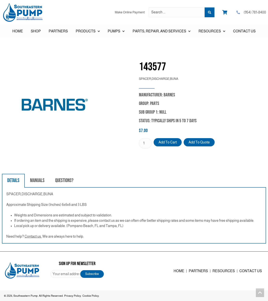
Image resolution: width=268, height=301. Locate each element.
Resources (223, 271)
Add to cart (168, 142)
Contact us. (33, 236)
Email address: (77, 274)
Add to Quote (199, 142)
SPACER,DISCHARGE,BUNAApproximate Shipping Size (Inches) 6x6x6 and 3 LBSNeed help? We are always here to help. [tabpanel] (130, 215)
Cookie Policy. (90, 295)
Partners (58, 31)
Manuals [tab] (37, 181)
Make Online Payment (130, 12)
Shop (36, 31)
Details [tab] (13, 181)
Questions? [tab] (64, 181)
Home (17, 31)
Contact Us (244, 31)
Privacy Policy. (73, 295)
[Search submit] (209, 12)
